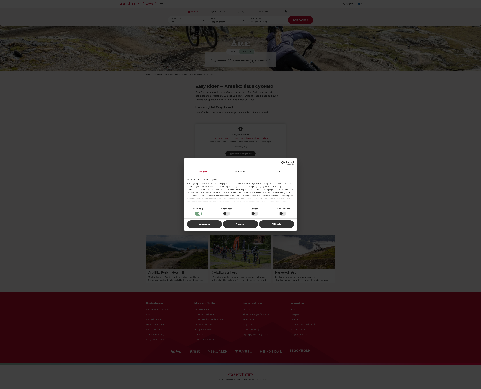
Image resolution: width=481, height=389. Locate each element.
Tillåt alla (276, 224)
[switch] (226, 214)
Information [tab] (240, 171)
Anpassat (240, 224)
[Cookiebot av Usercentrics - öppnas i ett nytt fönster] (283, 163)
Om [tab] (278, 171)
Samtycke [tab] (203, 171)
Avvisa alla (204, 224)
